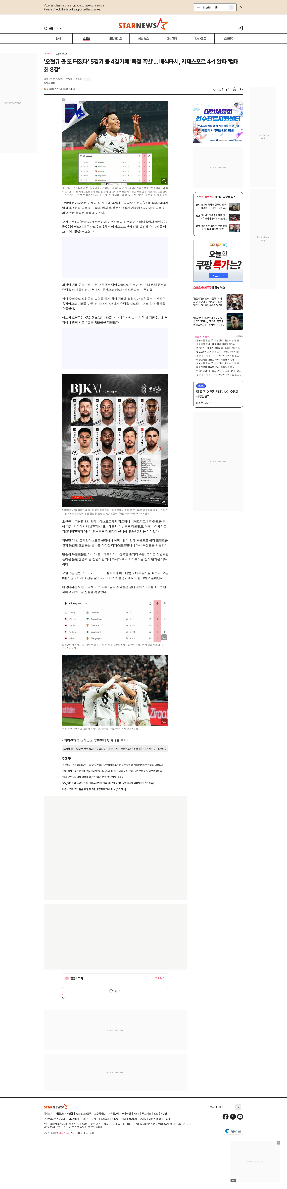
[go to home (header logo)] (143, 24)
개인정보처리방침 (64, 1113)
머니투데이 (74, 1119)
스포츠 (48, 54)
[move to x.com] (233, 1117)
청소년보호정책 (83, 1113)
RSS (136, 1113)
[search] (46, 29)
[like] (215, 89)
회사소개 (48, 1113)
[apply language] (231, 7)
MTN (85, 1119)
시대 (124, 1119)
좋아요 (118, 991)
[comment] (221, 89)
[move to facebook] (226, 1117)
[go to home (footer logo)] (56, 1106)
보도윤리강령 (160, 1113)
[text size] (241, 89)
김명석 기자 (49, 83)
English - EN (210, 7)
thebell (133, 1119)
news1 (105, 1119)
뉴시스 (95, 1119)
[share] (228, 89)
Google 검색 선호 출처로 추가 (59, 89)
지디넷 (115, 1119)
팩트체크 (146, 1113)
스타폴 (167, 1119)
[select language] (235, 89)
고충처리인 (99, 1113)
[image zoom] (164, 181)
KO (55, 28)
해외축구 (61, 54)
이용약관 (126, 1113)
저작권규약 (113, 1113)
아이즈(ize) (155, 1119)
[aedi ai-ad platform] (81, 102)
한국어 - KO (216, 1106)
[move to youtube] (240, 1117)
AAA (143, 1119)
